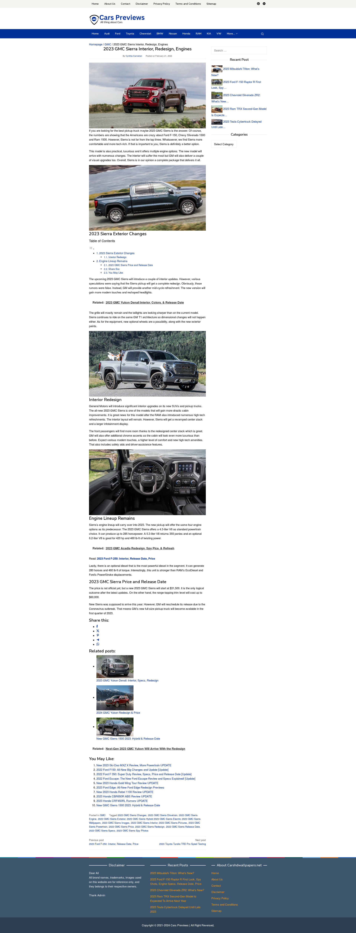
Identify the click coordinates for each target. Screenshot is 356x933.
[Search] (262, 33)
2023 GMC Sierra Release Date (183, 826)
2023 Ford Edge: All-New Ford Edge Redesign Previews (130, 787)
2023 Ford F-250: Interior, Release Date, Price (113, 842)
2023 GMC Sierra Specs (102, 830)
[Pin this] (97, 635)
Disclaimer (217, 892)
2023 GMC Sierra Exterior (111, 819)
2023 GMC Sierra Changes (132, 815)
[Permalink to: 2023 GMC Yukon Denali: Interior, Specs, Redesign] (115, 666)
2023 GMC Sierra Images (115, 822)
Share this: (114, 269)
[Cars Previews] (117, 19)
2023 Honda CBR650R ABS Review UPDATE (124, 796)
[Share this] (97, 626)
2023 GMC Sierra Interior (144, 822)
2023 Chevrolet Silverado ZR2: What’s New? (177, 890)
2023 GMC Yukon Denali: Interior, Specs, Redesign (127, 680)
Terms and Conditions (224, 904)
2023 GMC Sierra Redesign (149, 826)
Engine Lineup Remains (113, 261)
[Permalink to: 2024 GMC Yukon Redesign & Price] (115, 697)
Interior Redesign (117, 257)
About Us (217, 879)
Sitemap (216, 911)
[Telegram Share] (97, 640)
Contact (216, 885)
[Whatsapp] (97, 644)
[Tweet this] (97, 631)
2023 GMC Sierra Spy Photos (133, 830)
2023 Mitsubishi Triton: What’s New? (172, 873)
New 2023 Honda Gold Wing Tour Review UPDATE (127, 783)
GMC (103, 815)
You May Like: (115, 272)
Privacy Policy (220, 898)
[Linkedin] (264, 4)
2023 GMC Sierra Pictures (173, 822)
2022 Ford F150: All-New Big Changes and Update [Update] (132, 769)
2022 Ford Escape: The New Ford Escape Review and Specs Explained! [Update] (145, 778)
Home (215, 873)
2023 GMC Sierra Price (121, 826)
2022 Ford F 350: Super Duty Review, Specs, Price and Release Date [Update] (144, 774)
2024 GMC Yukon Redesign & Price (118, 712)
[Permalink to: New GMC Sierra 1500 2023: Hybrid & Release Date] (115, 727)
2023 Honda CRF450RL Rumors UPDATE (122, 801)
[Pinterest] (258, 4)
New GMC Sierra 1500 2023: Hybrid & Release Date (128, 738)
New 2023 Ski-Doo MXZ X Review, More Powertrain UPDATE (133, 765)
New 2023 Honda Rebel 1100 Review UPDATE (124, 792)
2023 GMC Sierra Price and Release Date (130, 265)
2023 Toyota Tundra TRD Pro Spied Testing (182, 842)
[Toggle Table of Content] (92, 249)
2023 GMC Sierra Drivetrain (162, 815)
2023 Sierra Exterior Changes (116, 253)
